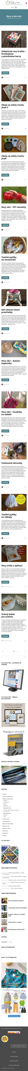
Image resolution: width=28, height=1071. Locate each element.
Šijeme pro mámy (6, 828)
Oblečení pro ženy (7, 808)
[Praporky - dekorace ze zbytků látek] (4, 915)
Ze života (5, 835)
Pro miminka (6, 811)
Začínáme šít (5, 833)
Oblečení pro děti (7, 807)
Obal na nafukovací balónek (14, 886)
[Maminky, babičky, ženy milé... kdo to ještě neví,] (14, 1001)
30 (26, 538)
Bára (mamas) (6, 179)
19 (26, 384)
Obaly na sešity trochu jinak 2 (12, 106)
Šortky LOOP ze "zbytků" (15, 922)
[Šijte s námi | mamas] (14, 3)
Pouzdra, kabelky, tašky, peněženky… (11, 810)
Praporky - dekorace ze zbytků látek (16, 915)
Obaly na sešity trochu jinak (12, 157)
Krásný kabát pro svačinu (8, 615)
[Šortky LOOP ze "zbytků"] (4, 922)
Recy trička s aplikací (11, 565)
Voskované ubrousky (11, 463)
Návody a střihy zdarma (8, 799)
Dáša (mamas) (6, 77)
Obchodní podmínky (14, 1060)
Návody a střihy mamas (8, 796)
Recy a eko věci (7, 813)
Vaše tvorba (5, 830)
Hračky (4, 803)
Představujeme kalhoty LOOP (16, 929)
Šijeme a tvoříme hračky (8, 823)
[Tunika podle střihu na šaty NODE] (4, 908)
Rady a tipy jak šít (6, 821)
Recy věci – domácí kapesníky (10, 362)
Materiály (5, 805)
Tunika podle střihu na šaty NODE (17, 908)
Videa (4, 816)
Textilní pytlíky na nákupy (8, 515)
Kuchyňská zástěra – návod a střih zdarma (17, 880)
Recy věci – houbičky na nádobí (11, 413)
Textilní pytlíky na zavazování (8, 258)
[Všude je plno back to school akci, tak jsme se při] (14, 975)
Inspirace (4, 794)
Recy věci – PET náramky (13, 207)
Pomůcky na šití (6, 819)
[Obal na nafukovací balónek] (4, 901)
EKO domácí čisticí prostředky (10, 311)
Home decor (6, 802)
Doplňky (5, 800)
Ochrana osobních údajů (14, 1065)
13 (26, 435)
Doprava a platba (14, 1056)
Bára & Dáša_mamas (7, 586)
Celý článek (5, 73)
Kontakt (14, 1051)
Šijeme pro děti (6, 826)
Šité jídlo (5, 815)
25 (26, 179)
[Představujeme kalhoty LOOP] (4, 929)
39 (26, 487)
